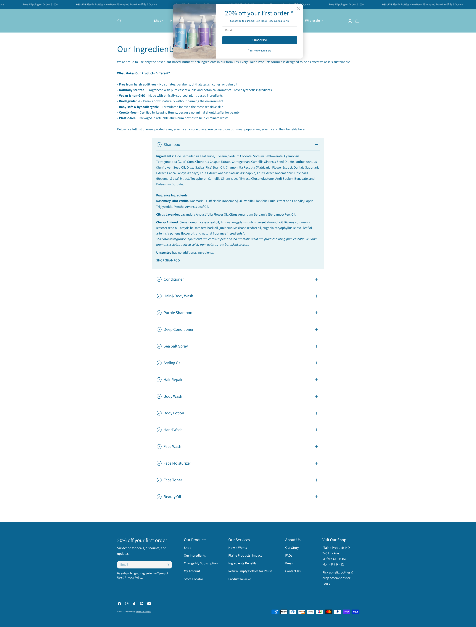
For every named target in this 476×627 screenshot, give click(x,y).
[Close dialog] (298, 8)
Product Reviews (240, 579)
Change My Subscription (201, 563)
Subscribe (260, 40)
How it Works (237, 547)
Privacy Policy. (134, 577)
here (301, 129)
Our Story (292, 547)
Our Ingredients (195, 555)
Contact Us (293, 571)
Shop (187, 547)
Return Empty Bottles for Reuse (250, 571)
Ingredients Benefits (242, 563)
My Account (192, 571)
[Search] (118, 21)
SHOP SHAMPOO (168, 260)
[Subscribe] (168, 565)
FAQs (288, 555)
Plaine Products (129, 611)
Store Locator (193, 579)
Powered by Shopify (143, 611)
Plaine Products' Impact (245, 555)
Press (289, 563)
